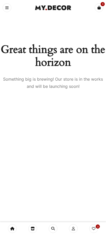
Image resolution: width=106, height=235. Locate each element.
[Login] (73, 228)
